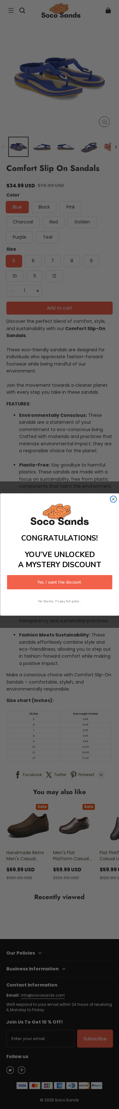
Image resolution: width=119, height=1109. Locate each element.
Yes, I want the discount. (59, 582)
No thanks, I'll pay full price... (59, 601)
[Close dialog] (113, 499)
